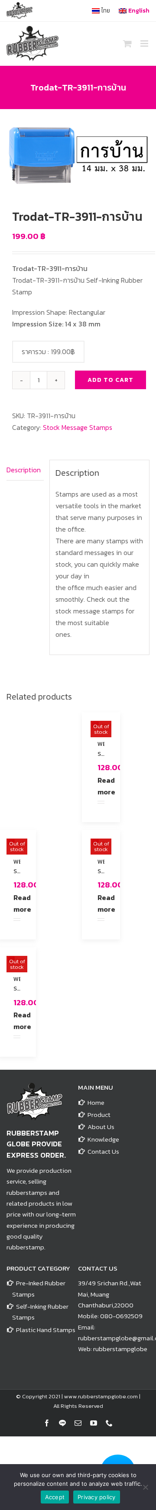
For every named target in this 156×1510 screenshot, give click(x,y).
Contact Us (103, 1151)
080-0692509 (121, 1316)
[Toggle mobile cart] (127, 43)
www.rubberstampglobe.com (101, 1396)
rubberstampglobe (120, 1349)
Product (99, 1115)
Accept (55, 1497)
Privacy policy (97, 1497)
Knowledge (103, 1139)
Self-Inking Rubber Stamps (40, 1311)
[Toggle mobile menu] (145, 43)
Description (23, 470)
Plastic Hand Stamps (45, 1330)
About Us (101, 1127)
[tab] (25, 470)
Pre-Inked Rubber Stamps (38, 1288)
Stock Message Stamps (77, 427)
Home (96, 1102)
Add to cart (110, 379)
